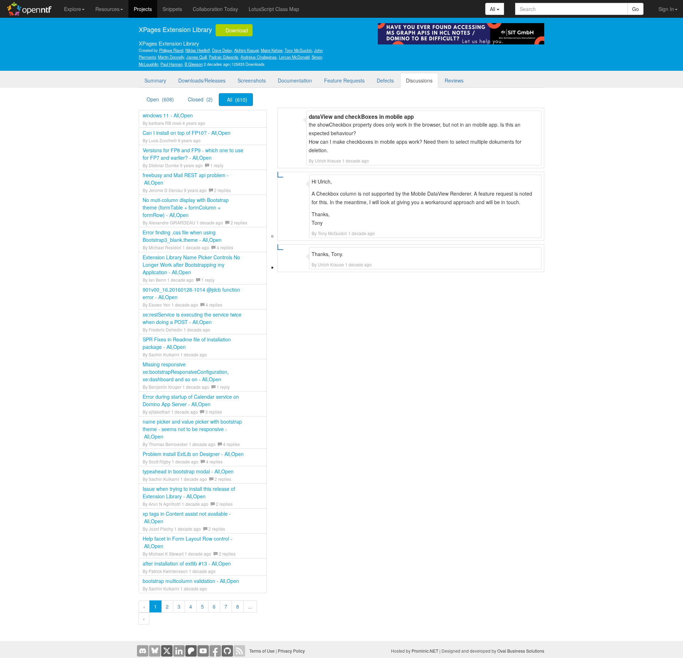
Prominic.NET (425, 651)
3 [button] (179, 606)
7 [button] (225, 606)
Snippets (172, 8)
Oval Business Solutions (520, 651)
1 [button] (155, 606)
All (493, 8)
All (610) (237, 99)
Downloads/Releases (202, 80)
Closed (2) (200, 99)
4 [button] (190, 606)
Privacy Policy (291, 651)
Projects (143, 8)
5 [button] (202, 606)
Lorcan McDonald (294, 57)
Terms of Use (262, 651)
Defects (385, 80)
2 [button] (167, 606)
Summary (155, 80)
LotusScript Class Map (274, 8)
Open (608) (160, 99)
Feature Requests (344, 80)
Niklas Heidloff (197, 50)
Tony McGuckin (298, 50)
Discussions (419, 80)
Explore (72, 8)
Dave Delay (222, 50)
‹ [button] (144, 606)
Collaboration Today (215, 8)
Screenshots (252, 80)
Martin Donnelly (171, 57)
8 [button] (237, 606)
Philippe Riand (171, 50)
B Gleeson (194, 64)
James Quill (196, 57)
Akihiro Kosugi (246, 50)
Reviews (454, 80)
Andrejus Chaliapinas (258, 57)
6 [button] (214, 606)
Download (236, 30)
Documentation (295, 80)
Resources (107, 8)
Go (635, 8)
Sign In (666, 8)
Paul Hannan (171, 64)
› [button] (144, 618)
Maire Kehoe (271, 50)
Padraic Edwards (223, 57)
